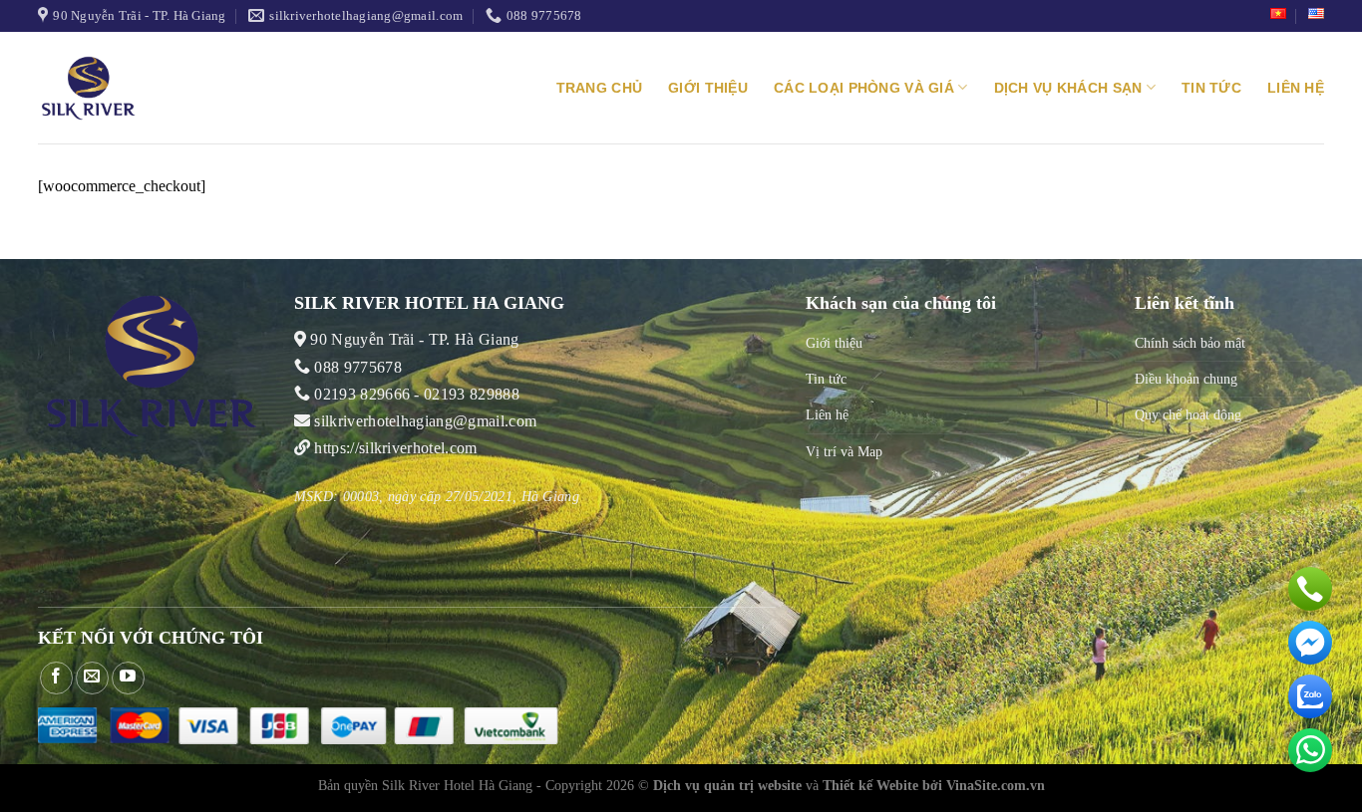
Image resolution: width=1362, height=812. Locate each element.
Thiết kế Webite (870, 785)
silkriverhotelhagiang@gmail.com (423, 420)
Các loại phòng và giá (864, 88)
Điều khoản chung (1186, 379)
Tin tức (1211, 88)
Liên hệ (1295, 88)
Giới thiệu (708, 88)
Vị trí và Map (844, 451)
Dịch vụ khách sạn (1068, 88)
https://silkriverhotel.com (395, 447)
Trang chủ (599, 88)
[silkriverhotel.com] (117, 87)
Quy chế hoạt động (1188, 414)
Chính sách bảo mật (1190, 343)
